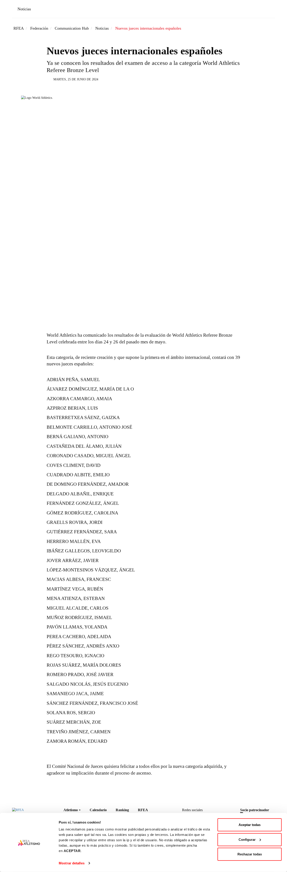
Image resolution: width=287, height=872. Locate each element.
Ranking (122, 810)
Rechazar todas (249, 854)
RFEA (18, 28)
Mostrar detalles (72, 863)
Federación (39, 28)
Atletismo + (72, 810)
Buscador (255, 10)
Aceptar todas (250, 825)
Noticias (24, 9)
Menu (268, 10)
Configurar (247, 839)
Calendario (98, 810)
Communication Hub (72, 28)
